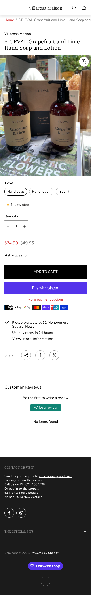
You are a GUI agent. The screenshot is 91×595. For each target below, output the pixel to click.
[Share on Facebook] (40, 355)
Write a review (45, 407)
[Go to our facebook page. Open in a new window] (9, 513)
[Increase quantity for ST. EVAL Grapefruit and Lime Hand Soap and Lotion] (24, 226)
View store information (32, 339)
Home (9, 20)
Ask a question (16, 255)
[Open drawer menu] (7, 8)
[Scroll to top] (45, 581)
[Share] (26, 355)
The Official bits (19, 532)
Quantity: (11, 216)
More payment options (46, 299)
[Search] (74, 8)
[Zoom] (84, 62)
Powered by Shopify (45, 553)
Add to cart (46, 271)
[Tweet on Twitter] (54, 355)
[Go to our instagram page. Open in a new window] (21, 513)
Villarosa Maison (45, 8)
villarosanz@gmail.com (55, 476)
